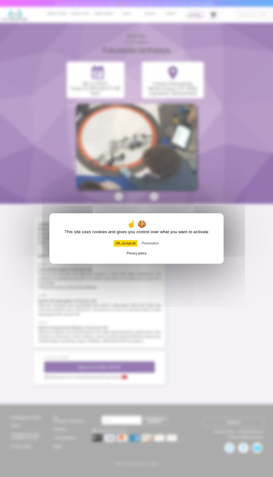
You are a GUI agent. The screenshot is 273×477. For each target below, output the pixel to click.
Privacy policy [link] (136, 253)
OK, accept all (126, 243)
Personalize (150, 243)
